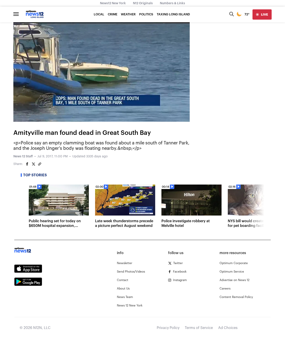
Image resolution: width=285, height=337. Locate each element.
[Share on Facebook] (27, 164)
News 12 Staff (23, 156)
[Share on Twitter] (33, 164)
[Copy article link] (39, 164)
